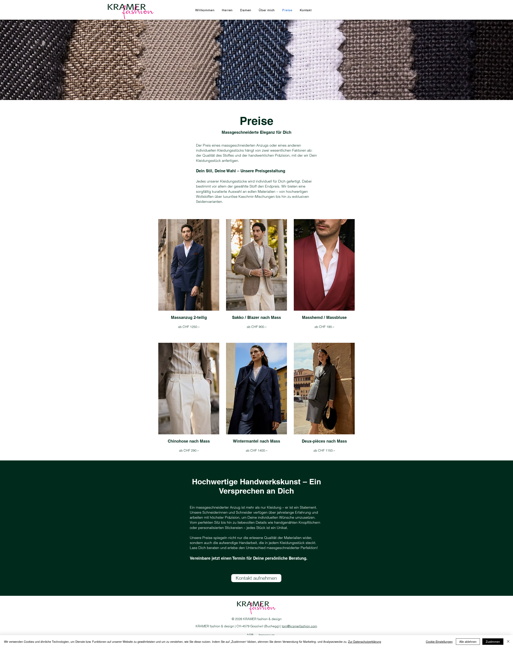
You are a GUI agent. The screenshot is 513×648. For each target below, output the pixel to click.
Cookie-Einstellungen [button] (439, 642)
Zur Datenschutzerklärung (364, 642)
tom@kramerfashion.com (299, 626)
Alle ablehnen (468, 642)
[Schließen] (508, 641)
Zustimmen (493, 642)
